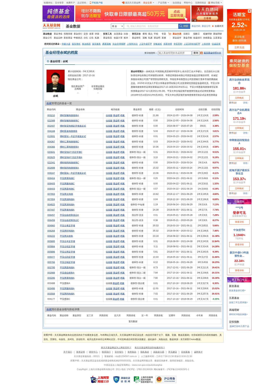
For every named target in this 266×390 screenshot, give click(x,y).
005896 (51, 252)
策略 (145, 38)
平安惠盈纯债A (67, 267)
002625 (51, 157)
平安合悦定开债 (67, 246)
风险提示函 (158, 352)
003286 (51, 278)
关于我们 (67, 352)
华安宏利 (178, 44)
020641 (51, 152)
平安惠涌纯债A (67, 199)
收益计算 (118, 38)
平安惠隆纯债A (67, 288)
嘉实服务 (96, 44)
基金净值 (58, 34)
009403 (51, 189)
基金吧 (157, 38)
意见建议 (172, 352)
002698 (51, 168)
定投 (86, 34)
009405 (51, 183)
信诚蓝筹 (216, 44)
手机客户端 (97, 2)
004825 (51, 204)
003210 (51, 115)
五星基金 (217, 38)
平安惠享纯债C (67, 178)
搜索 (184, 26)
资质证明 (80, 352)
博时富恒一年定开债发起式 (73, 136)
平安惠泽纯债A (67, 204)
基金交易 (147, 2)
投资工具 (107, 34)
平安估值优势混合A (69, 215)
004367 (51, 141)
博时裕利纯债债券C (69, 162)
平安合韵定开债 (67, 257)
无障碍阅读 (200, 2)
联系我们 (106, 352)
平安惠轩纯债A (67, 231)
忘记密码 (81, 2)
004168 (51, 131)
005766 (51, 262)
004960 (51, 225)
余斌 (49, 103)
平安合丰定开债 (67, 241)
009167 (51, 173)
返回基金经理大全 (212, 53)
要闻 (145, 34)
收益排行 (197, 38)
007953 (51, 194)
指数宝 (196, 34)
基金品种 (58, 38)
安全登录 (59, 2)
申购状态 (78, 38)
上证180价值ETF (192, 44)
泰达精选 (86, 44)
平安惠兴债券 (66, 236)
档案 (122, 115)
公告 (91, 38)
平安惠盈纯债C (67, 189)
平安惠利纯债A (67, 293)
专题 (164, 34)
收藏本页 (217, 26)
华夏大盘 (66, 44)
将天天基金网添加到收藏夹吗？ (150, 347)
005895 (51, 241)
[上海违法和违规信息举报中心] (143, 379)
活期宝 (186, 34)
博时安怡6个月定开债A (71, 157)
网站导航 (215, 2)
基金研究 (136, 38)
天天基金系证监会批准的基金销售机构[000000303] (106, 360)
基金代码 (196, 26)
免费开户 (70, 2)
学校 (156, 34)
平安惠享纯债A (67, 278)
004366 (51, 147)
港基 (91, 34)
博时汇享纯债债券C (69, 141)
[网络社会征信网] (122, 379)
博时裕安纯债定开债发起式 (73, 126)
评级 (97, 34)
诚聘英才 (198, 352)
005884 (51, 246)
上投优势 (206, 44)
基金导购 (187, 38)
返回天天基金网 (132, 2)
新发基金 (68, 38)
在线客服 (185, 352)
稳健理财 (207, 34)
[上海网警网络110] (100, 379)
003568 (51, 293)
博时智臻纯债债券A (69, 115)
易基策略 (106, 44)
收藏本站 (48, 2)
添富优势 (167, 44)
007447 (51, 210)
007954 (51, 199)
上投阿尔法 (132, 44)
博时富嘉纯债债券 (68, 131)
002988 (51, 273)
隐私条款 (144, 352)
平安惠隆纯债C (67, 183)
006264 (51, 231)
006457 (51, 215)
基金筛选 (107, 38)
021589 (51, 120)
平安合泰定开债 (67, 225)
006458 (51, 220)
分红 (86, 38)
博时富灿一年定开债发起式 (73, 173)
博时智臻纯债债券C (69, 120)
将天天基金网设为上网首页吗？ (116, 347)
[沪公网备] (165, 379)
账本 (126, 38)
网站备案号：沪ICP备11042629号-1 (171, 369)
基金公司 (206, 26)
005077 (51, 257)
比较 (126, 34)
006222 (51, 236)
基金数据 (73, 26)
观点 (150, 34)
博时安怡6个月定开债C (71, 152)
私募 (97, 38)
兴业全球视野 (118, 44)
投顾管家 (68, 34)
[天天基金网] (53, 26)
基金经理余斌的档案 (61, 52)
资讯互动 (136, 34)
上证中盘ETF (145, 44)
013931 (51, 136)
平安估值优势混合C (69, 220)
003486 (51, 288)
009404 (51, 178)
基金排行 (78, 34)
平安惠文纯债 (66, 194)
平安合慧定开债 (67, 252)
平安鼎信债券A (67, 273)
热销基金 (207, 38)
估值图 (109, 115)
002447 (51, 126)
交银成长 (157, 44)
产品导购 (162, 2)
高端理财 (217, 34)
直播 (164, 38)
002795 (51, 267)
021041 (51, 162)
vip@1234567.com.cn (126, 356)
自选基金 (177, 2)
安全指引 (119, 352)
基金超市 (177, 38)
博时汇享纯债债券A (69, 147)
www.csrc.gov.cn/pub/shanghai (147, 365)
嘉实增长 (76, 44)
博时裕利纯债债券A (69, 168)
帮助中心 (188, 2)
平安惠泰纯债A (67, 210)
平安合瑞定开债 (67, 262)
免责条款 (132, 352)
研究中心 (93, 352)
